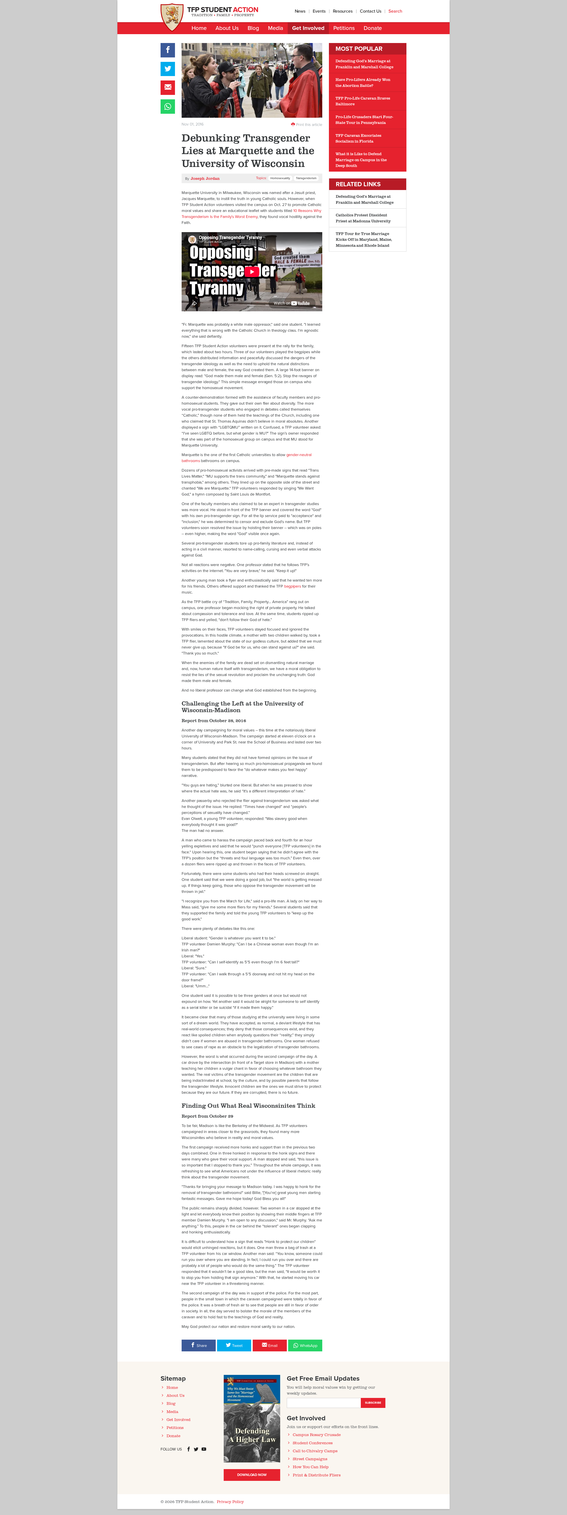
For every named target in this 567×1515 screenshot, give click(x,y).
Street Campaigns (310, 1458)
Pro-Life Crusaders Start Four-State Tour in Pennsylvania (364, 119)
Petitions (344, 28)
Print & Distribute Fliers (317, 1475)
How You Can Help (311, 1466)
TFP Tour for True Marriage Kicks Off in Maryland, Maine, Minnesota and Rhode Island (364, 239)
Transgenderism (306, 178)
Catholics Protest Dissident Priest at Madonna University (363, 217)
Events (319, 11)
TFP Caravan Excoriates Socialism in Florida (358, 138)
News (300, 11)
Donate (373, 28)
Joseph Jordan (205, 178)
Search (395, 11)
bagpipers (293, 586)
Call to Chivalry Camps (315, 1450)
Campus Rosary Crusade (317, 1434)
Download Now (252, 1475)
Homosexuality (280, 178)
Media (276, 28)
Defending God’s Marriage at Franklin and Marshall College (364, 63)
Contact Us (370, 11)
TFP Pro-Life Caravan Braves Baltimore (363, 100)
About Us (227, 28)
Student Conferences (313, 1442)
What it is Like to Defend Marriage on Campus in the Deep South (361, 159)
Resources (343, 11)
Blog (253, 28)
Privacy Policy (230, 1501)
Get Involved (308, 28)
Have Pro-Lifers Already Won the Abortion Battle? (363, 82)
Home (199, 28)
